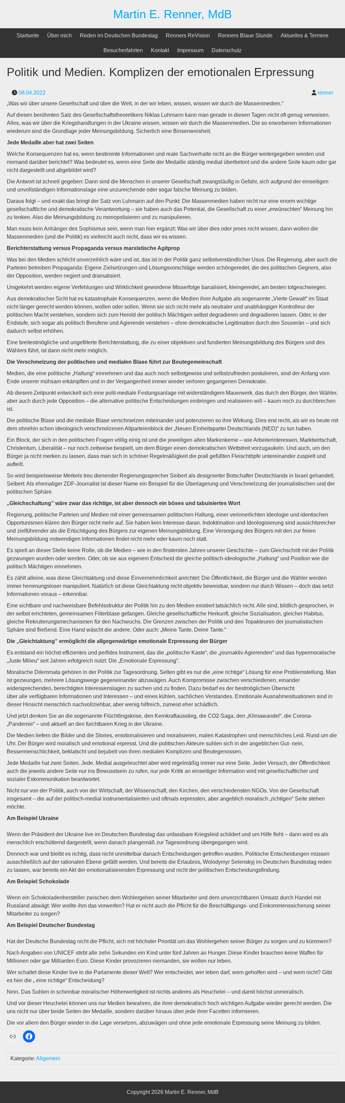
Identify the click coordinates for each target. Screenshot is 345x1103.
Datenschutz (227, 50)
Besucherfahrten (123, 50)
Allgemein (48, 1058)
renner (325, 93)
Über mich (59, 35)
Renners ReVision (188, 35)
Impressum (190, 50)
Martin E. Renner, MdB (172, 14)
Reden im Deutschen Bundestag (119, 35)
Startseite (28, 35)
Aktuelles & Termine (304, 35)
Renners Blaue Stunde (245, 35)
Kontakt (160, 50)
